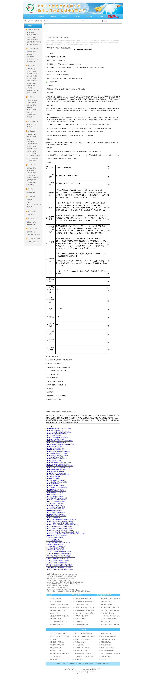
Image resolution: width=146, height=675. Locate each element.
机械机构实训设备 (31, 114)
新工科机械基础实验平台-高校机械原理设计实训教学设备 (62, 575)
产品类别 (29, 26)
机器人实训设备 (31, 232)
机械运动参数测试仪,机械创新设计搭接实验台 (59, 580)
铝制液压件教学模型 (56, 598)
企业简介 (41, 16)
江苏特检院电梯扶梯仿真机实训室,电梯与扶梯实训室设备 (62, 589)
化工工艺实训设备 (31, 168)
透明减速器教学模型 (56, 601)
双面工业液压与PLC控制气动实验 (85, 636)
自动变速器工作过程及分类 (83, 598)
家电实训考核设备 (31, 151)
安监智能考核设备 (31, 222)
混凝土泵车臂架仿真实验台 (83, 648)
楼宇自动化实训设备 (32, 148)
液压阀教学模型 (54, 613)
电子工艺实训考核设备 (32, 44)
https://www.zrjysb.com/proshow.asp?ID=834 (64, 411)
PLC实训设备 (30, 54)
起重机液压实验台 (106, 642)
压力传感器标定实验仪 (56, 624)
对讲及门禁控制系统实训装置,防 (84, 601)
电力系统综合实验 (31, 124)
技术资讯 (53, 16)
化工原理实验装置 (31, 175)
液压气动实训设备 (31, 105)
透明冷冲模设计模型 (81, 650)
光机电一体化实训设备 (32, 59)
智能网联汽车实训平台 (32, 90)
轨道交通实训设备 (31, 136)
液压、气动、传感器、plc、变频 (110, 610)
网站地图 (99, 663)
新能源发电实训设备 (32, 144)
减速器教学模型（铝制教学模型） (59, 653)
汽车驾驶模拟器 (31, 85)
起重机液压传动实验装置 (108, 639)
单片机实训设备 (31, 61)
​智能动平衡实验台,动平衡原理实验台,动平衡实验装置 (60, 578)
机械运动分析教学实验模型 (83, 653)
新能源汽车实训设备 (32, 81)
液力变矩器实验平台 (56, 650)
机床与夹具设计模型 (56, 619)
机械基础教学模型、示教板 (57, 610)
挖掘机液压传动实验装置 (57, 642)
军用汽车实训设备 (31, 92)
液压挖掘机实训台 (80, 642)
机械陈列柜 (29, 112)
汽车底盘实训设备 (31, 83)
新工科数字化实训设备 (32, 242)
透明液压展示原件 (106, 633)
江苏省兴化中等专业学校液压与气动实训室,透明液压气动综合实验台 (65, 582)
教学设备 (78, 663)
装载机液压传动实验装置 (57, 645)
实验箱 (28, 139)
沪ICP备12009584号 (82, 673)
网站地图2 (106, 663)
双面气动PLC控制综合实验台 (58, 633)
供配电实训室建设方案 (107, 613)
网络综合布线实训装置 (32, 158)
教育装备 (85, 663)
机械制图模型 (79, 659)
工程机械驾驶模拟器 (32, 100)
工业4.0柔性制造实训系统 (33, 234)
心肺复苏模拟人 (31, 192)
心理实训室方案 (105, 621)
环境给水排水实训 (31, 184)
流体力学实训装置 (31, 173)
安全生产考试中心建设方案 (109, 619)
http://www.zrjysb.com (77, 669)
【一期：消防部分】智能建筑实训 (110, 616)
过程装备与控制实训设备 (33, 177)
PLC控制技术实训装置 (81, 616)
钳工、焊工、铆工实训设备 (34, 204)
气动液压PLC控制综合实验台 (109, 636)
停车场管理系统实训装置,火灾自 (84, 607)
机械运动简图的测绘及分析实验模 (59, 616)
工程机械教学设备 (31, 102)
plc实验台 (92, 663)
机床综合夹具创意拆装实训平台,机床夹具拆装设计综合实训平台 (63, 584)
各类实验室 (29, 202)
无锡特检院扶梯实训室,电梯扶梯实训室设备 (58, 585)
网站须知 (89, 16)
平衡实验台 (78, 621)
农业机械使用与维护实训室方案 (110, 607)
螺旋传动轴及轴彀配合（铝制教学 (110, 653)
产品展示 (65, 16)
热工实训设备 (30, 170)
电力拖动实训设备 (31, 37)
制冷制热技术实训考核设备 (34, 155)
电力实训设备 (30, 127)
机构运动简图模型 (80, 619)
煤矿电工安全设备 (31, 153)
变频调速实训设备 (31, 52)
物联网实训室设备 (31, 134)
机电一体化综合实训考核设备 (58, 621)
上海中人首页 (29, 16)
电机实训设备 (30, 32)
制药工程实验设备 (31, 180)
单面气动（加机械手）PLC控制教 (59, 636)
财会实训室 (29, 207)
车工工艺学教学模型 (56, 656)
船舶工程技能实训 (31, 141)
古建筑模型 (29, 200)
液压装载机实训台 (106, 645)
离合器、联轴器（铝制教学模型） (59, 607)
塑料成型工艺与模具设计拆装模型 (59, 604)
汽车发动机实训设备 (32, 73)
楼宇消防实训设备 (31, 146)
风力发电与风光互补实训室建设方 (110, 598)
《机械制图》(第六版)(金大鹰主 (84, 656)
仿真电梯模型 (38, 21)
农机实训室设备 (31, 69)
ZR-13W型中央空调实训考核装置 (62, 48)
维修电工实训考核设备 (32, 39)
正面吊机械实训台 (80, 645)
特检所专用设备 (31, 224)
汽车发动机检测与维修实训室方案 (85, 613)
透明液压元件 (54, 639)
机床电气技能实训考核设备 (34, 42)
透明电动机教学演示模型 (108, 650)
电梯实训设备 (30, 107)
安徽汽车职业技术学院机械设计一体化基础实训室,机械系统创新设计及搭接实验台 (68, 591)
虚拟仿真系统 (30, 214)
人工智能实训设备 (31, 160)
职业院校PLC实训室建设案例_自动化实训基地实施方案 (61, 576)
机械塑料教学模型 (106, 656)
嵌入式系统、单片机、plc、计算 (110, 624)
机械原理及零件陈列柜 (81, 624)
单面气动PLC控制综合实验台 (83, 633)
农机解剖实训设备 (31, 71)
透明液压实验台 (61, 663)
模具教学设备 (30, 117)
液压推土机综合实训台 (107, 648)
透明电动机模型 (54, 659)
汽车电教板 (29, 88)
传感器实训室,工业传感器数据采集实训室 (58, 587)
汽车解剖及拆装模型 (32, 76)
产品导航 (101, 16)
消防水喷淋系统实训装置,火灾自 (84, 604)
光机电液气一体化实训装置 (83, 639)
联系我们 (77, 16)
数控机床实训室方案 (107, 604)
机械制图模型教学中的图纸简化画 (85, 610)
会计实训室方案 (105, 601)
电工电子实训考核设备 (32, 35)
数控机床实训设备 (31, 109)
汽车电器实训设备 (31, 78)
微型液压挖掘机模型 (56, 648)
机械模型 (103, 659)
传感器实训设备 (31, 56)
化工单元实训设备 (31, 182)
